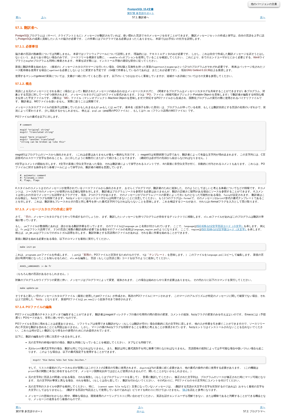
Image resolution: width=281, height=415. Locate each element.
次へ (262, 17)
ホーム (140, 411)
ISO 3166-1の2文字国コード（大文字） (224, 229)
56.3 (184, 389)
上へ (43, 17)
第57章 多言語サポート (140, 13)
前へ (18, 17)
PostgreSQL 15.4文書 (140, 9)
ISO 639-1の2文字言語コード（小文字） (220, 226)
